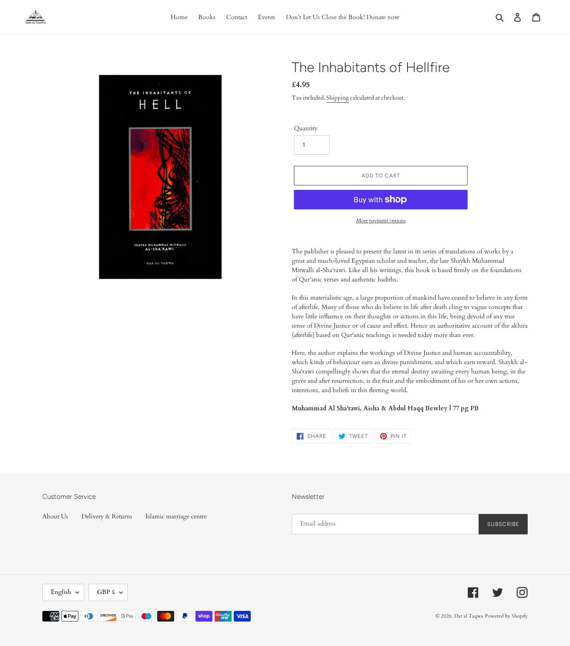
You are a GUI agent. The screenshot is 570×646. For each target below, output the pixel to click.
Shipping (337, 98)
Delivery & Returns (106, 516)
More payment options (381, 220)
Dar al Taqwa (468, 616)
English (61, 592)
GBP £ (106, 592)
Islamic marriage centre (176, 516)
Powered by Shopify (506, 616)
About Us (55, 516)
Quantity (306, 128)
